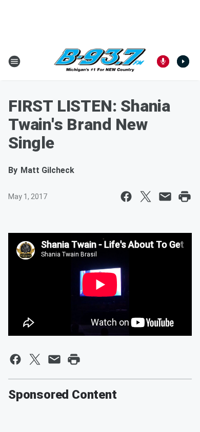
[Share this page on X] (145, 196)
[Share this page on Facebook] (126, 196)
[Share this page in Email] (165, 196)
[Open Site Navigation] (14, 61)
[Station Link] (100, 61)
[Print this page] (184, 196)
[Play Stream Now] (183, 61)
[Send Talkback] (163, 61)
